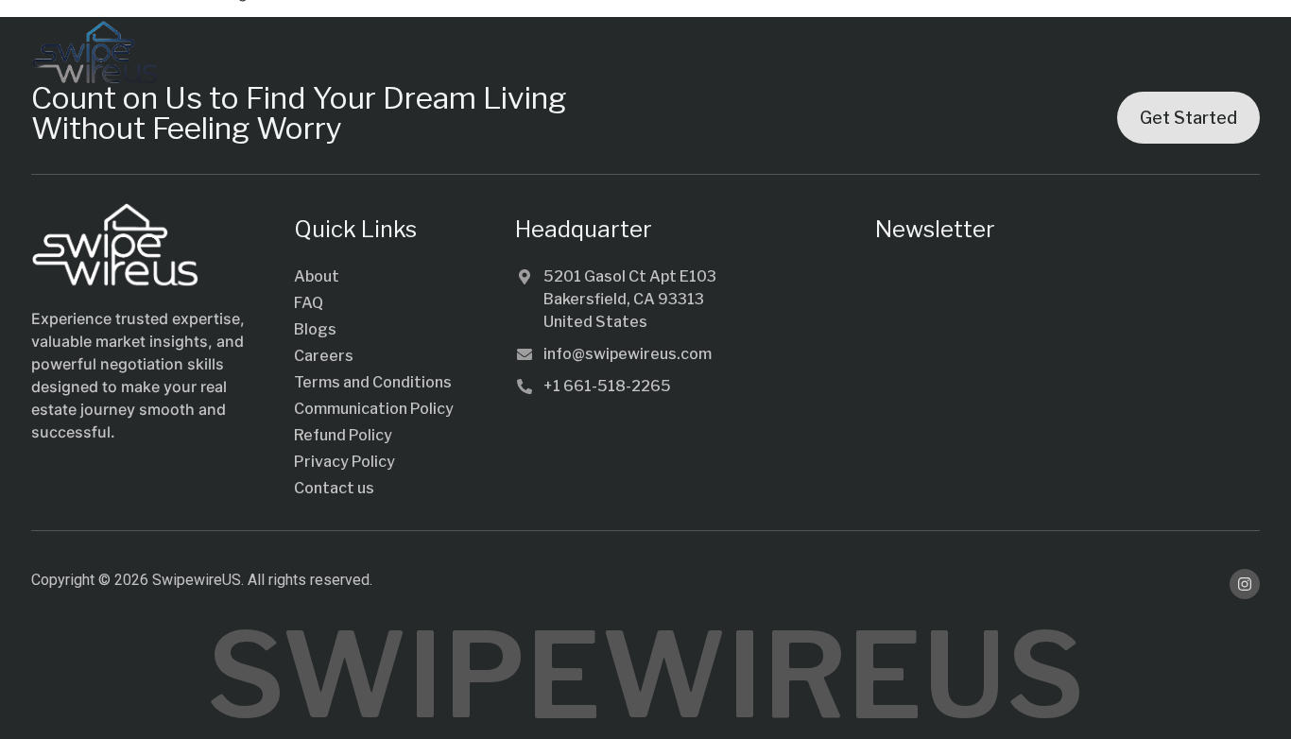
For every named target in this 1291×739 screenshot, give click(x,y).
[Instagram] (1245, 584)
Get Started (1188, 118)
